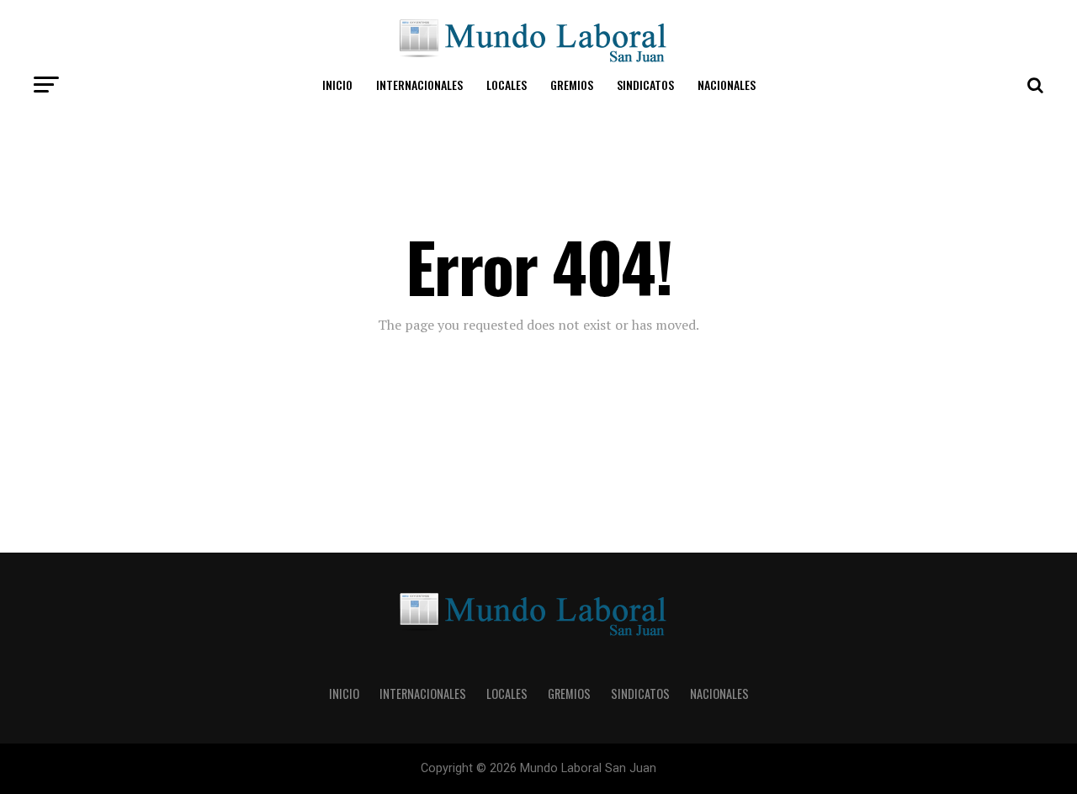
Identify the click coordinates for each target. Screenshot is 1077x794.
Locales (506, 84)
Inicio (337, 84)
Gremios (571, 84)
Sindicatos (645, 84)
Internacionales (419, 84)
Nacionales (727, 84)
